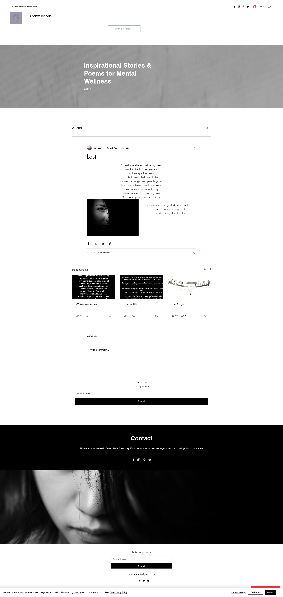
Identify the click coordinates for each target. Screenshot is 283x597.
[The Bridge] (189, 287)
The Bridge (178, 304)
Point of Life (130, 304)
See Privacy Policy (118, 592)
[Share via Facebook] (88, 243)
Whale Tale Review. (87, 304)
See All (207, 269)
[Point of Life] (141, 287)
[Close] (279, 592)
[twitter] (247, 6)
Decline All (255, 592)
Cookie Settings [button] (238, 592)
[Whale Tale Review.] (93, 287)
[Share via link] (110, 243)
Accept (270, 592)
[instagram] (239, 6)
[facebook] (234, 6)
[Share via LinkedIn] (102, 243)
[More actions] (194, 148)
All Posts (77, 127)
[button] (269, 6)
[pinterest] (243, 6)
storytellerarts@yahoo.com (24, 6)
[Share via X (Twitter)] (95, 243)
